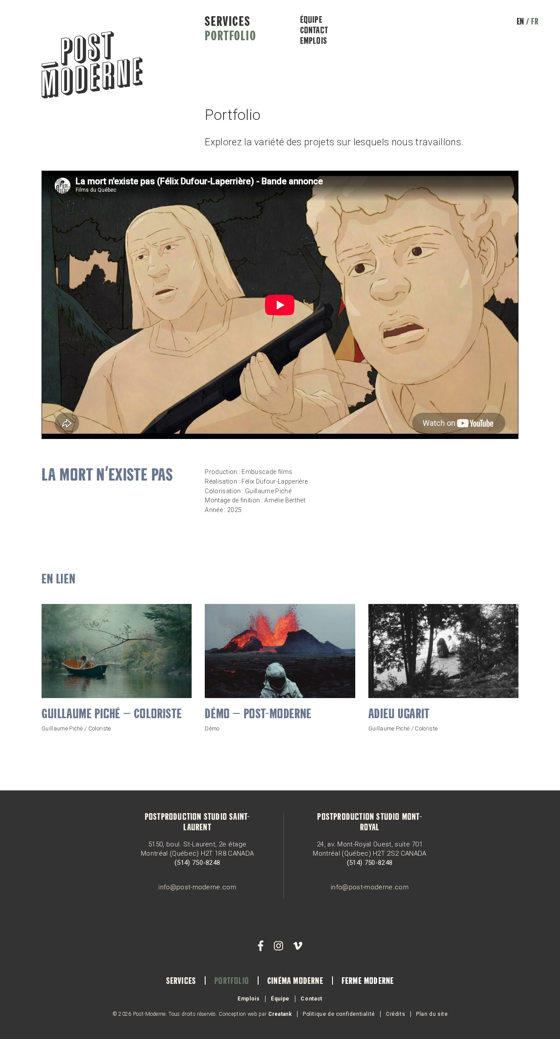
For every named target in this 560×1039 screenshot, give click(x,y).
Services (227, 22)
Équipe (311, 20)
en (520, 22)
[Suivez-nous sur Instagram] (278, 946)
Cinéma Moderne (295, 981)
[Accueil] (92, 66)
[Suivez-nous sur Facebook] (260, 946)
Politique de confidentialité (339, 1014)
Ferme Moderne (368, 981)
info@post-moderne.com (197, 887)
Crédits (395, 1014)
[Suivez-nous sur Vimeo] (297, 946)
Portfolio (230, 36)
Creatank (280, 1014)
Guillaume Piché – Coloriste (112, 714)
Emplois (313, 41)
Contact (314, 31)
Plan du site (432, 1014)
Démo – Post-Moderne (258, 714)
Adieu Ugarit (399, 714)
